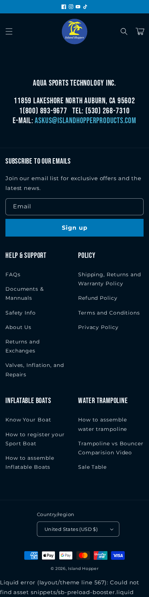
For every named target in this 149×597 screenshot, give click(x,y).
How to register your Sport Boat (35, 439)
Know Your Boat (28, 419)
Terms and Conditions (109, 313)
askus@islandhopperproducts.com (85, 121)
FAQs (13, 274)
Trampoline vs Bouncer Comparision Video (111, 448)
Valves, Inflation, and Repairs (34, 369)
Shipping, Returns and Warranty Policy (109, 279)
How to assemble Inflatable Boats (29, 462)
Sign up (75, 227)
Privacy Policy (98, 327)
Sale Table (92, 467)
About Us (18, 327)
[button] (9, 31)
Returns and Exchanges (22, 346)
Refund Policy (98, 298)
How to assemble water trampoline (102, 424)
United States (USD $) (71, 529)
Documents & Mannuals (24, 293)
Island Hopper (83, 568)
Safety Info (20, 313)
